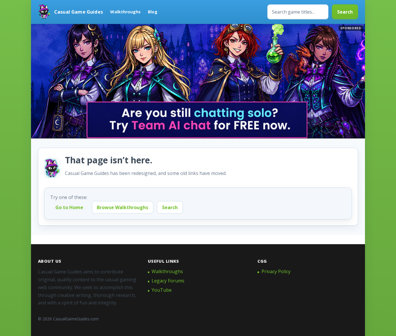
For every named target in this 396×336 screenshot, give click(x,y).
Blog (152, 11)
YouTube (162, 290)
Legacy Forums (168, 280)
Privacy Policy (275, 271)
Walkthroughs (125, 11)
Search (345, 12)
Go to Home (69, 207)
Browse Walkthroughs (122, 207)
